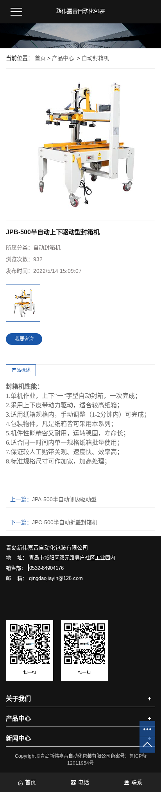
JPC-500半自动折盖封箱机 (64, 522)
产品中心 (63, 58)
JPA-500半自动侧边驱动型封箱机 (67, 499)
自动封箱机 (95, 58)
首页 (40, 58)
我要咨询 (24, 339)
